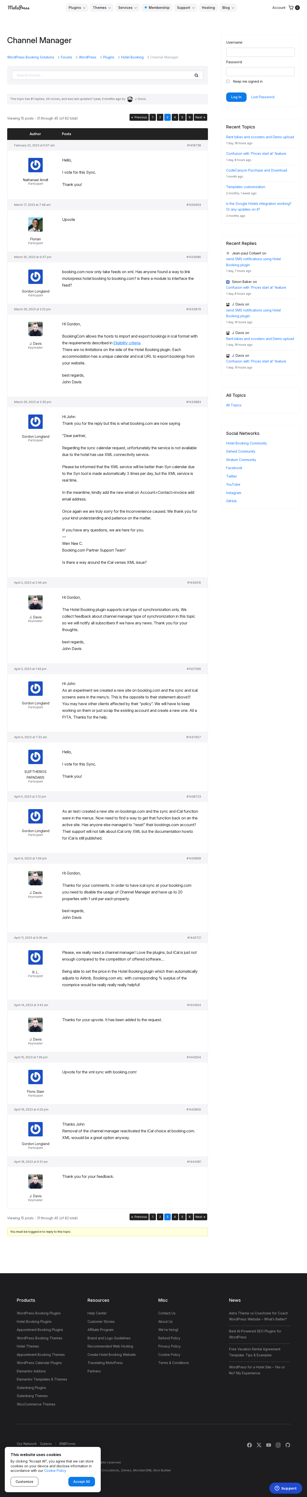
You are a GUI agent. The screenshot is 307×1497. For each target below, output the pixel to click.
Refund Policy (169, 1338)
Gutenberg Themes (32, 1396)
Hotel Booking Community (246, 443)
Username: (234, 42)
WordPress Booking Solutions (30, 57)
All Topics (234, 405)
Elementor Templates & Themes (42, 1379)
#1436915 (194, 582)
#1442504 (194, 1057)
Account (278, 8)
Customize (24, 1482)
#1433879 (193, 309)
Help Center (97, 1313)
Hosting (208, 8)
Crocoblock (110, 1470)
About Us (165, 1321)
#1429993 (194, 205)
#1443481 (194, 1161)
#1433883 (193, 402)
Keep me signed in (248, 81)
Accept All (81, 1482)
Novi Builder (162, 1470)
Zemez (126, 1470)
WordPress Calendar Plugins (39, 1363)
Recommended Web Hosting (110, 1346)
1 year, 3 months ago (106, 99)
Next (199, 117)
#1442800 (194, 1109)
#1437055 (194, 669)
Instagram (233, 493)
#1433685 (194, 257)
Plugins (75, 8)
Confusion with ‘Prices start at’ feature (256, 153)
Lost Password (262, 97)
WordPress (87, 57)
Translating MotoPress (105, 1363)
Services (125, 8)
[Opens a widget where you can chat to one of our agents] (285, 1489)
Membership (159, 8)
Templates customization (245, 187)
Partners (94, 1371)
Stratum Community (241, 460)
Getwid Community (240, 451)
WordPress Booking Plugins (39, 1313)
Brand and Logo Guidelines (109, 1338)
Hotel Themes (28, 1346)
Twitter (231, 476)
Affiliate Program (100, 1330)
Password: (234, 62)
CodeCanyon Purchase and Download (256, 170)
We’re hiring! (168, 1330)
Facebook (234, 468)
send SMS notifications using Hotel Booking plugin (253, 262)
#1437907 (193, 737)
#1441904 (194, 1005)
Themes (99, 8)
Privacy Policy (169, 1346)
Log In (236, 97)
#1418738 (194, 145)
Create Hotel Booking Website (112, 1355)
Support (183, 8)
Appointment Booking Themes (41, 1355)
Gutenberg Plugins (31, 1388)
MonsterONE (142, 1470)
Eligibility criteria (126, 342)
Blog (226, 8)
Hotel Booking (132, 57)
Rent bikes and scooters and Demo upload (260, 137)
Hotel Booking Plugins (34, 1321)
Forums (66, 57)
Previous (140, 117)
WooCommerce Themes (36, 1404)
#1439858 (194, 858)
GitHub (231, 501)
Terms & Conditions (173, 1363)
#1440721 (194, 937)
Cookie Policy (169, 1355)
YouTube (233, 484)
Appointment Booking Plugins (40, 1330)
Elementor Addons (31, 1371)
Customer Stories (101, 1321)
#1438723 (194, 796)
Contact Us (167, 1313)
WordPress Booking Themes (39, 1338)
